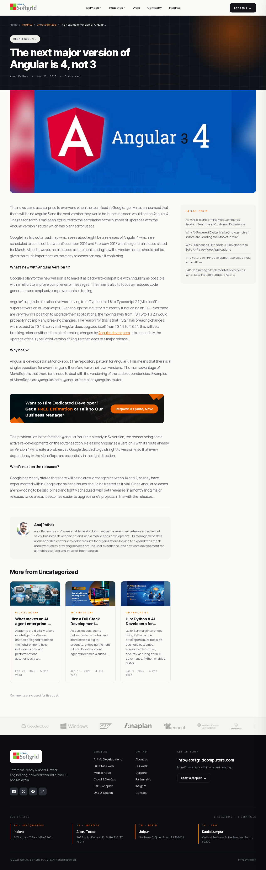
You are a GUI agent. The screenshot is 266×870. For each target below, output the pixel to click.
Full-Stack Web (104, 766)
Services (93, 7)
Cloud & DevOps (105, 779)
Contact (141, 793)
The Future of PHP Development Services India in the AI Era (218, 260)
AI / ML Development (108, 759)
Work (136, 7)
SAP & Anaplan (103, 786)
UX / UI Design (103, 793)
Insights (175, 7)
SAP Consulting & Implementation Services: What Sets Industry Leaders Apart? (216, 272)
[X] (23, 791)
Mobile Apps (102, 773)
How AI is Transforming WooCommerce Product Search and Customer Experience (215, 222)
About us (141, 759)
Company (154, 7)
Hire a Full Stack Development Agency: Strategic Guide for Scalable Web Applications (87, 621)
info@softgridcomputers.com (205, 760)
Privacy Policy (247, 859)
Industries (117, 7)
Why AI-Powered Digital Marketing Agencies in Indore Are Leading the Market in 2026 (218, 234)
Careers (141, 773)
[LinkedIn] (14, 791)
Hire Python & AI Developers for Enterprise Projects (143, 621)
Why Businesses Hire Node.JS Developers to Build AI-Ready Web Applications (217, 247)
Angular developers (114, 332)
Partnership (143, 779)
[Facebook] (33, 791)
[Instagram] (43, 791)
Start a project (193, 778)
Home (13, 24)
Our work (141, 766)
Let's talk (243, 8)
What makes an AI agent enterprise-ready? (31, 621)
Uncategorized (46, 24)
